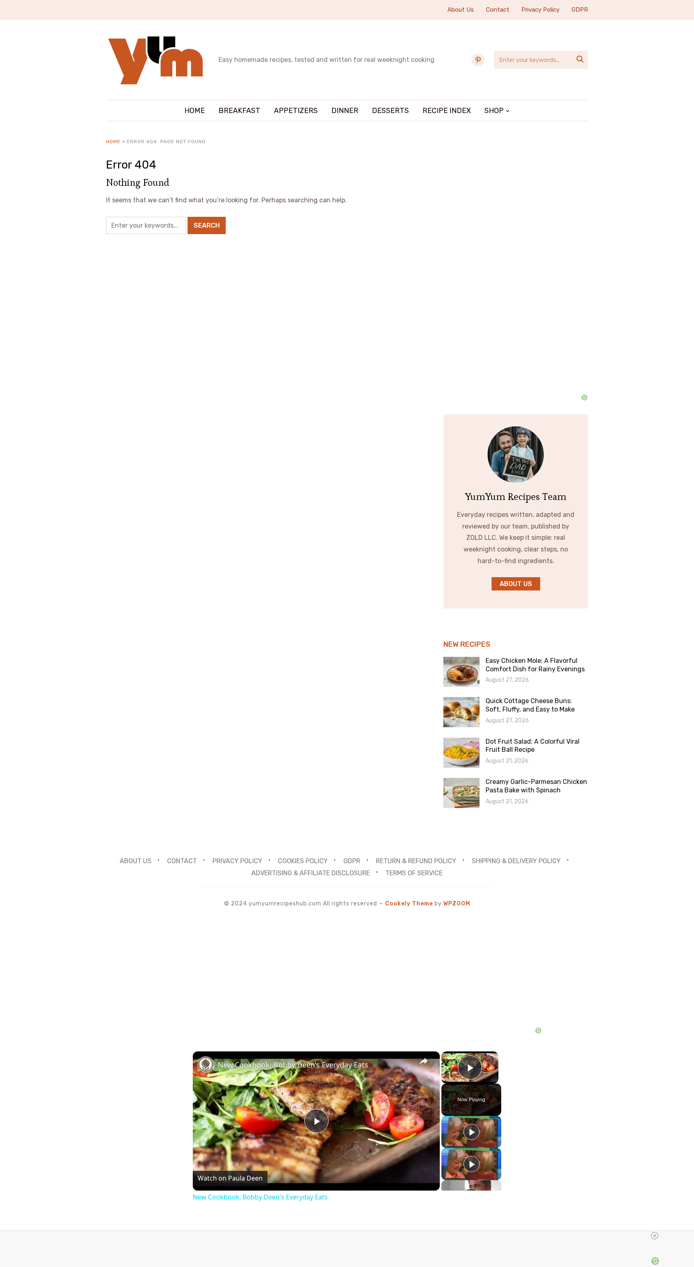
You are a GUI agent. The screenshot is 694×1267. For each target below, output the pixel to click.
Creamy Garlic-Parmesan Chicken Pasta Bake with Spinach (536, 786)
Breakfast (239, 110)
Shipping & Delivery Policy (516, 861)
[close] (654, 1235)
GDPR (580, 9)
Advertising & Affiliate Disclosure (310, 873)
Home (194, 110)
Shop (494, 110)
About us (516, 584)
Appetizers (296, 110)
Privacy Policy (540, 9)
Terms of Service (414, 873)
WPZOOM (456, 903)
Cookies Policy (303, 861)
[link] (206, 1064)
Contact (497, 9)
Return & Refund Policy (416, 861)
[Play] (471, 1132)
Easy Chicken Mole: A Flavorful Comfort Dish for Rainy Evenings (535, 665)
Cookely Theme (409, 903)
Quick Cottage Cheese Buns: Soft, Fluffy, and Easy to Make (530, 705)
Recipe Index (447, 110)
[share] (423, 1061)
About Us (460, 9)
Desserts (390, 110)
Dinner (344, 110)
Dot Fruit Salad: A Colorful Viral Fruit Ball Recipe (533, 746)
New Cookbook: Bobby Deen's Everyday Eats (293, 1065)
